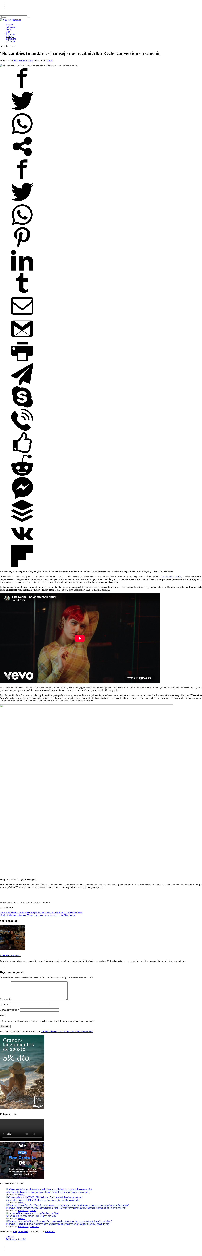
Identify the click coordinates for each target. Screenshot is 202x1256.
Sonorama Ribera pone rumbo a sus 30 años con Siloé (31, 1216)
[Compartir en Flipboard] (22, 566)
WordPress (50, 1231)
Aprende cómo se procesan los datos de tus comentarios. (67, 1031)
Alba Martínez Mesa (23, 60)
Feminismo (11, 39)
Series (9, 29)
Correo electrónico (9, 1010)
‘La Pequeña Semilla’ (170, 576)
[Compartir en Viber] (22, 430)
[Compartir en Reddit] (22, 475)
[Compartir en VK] (22, 544)
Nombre (4, 1004)
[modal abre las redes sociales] (22, 156)
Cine (8, 31)
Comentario (5, 999)
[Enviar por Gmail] (22, 339)
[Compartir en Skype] (22, 407)
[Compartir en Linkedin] (22, 270)
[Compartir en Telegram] (22, 384)
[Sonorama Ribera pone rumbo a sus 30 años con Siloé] (32, 1213)
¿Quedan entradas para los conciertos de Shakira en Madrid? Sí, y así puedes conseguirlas (47, 1192)
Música (9, 24)
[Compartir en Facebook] (22, 88)
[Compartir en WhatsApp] (22, 134)
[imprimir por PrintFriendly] (22, 361)
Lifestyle (10, 36)
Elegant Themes (20, 1231)
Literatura (10, 34)
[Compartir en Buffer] (22, 521)
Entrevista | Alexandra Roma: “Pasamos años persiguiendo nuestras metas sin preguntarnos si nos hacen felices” (58, 1224)
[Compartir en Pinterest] (22, 248)
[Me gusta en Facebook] (22, 452)
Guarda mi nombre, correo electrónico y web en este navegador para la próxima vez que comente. (49, 1021)
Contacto (10, 1236)
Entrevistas (23, 1210)
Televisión (11, 27)
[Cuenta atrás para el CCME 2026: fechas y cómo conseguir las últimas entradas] (44, 1197)
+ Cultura (10, 41)
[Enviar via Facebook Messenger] (22, 498)
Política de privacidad (16, 1239)
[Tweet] (22, 111)
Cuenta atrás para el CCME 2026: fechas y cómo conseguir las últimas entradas (43, 1200)
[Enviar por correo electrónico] (22, 316)
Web (2, 1015)
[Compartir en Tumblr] (22, 293)
